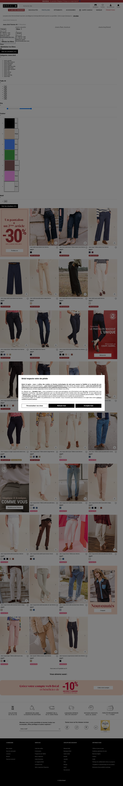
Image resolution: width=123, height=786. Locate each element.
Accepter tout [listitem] (88, 406)
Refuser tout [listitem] (61, 406)
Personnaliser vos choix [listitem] (34, 406)
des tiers (85, 391)
